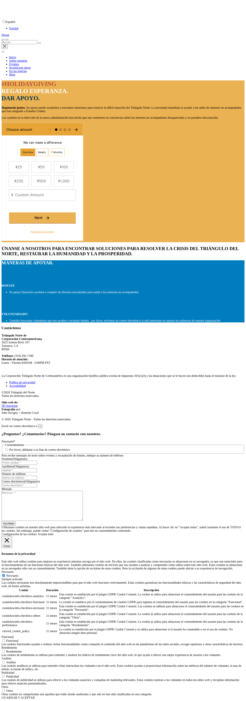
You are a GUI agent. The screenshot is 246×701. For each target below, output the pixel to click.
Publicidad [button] (8, 672)
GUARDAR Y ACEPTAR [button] (18, 697)
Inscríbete (8, 523)
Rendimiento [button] (9, 647)
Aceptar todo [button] (45, 534)
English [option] (13, 28)
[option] (126, 28)
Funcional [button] (8, 636)
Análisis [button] (6, 658)
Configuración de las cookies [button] (19, 534)
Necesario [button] (8, 571)
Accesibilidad (17, 385)
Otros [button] (5, 686)
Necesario (12, 575)
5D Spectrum (10, 405)
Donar (5, 35)
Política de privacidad (22, 382)
